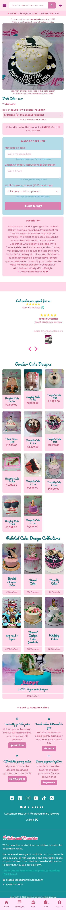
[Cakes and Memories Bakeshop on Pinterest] (20, 798)
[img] (33, 304)
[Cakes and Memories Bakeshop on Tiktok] (44, 798)
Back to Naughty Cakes (33, 707)
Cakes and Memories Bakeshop (41, 897)
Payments (49, 782)
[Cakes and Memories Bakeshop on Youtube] (36, 798)
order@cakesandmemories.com (23, 879)
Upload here (17, 745)
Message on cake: (15, 147)
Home (11, 13)
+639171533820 (13, 884)
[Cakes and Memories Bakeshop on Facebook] (12, 798)
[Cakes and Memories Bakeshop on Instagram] (28, 798)
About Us (48, 748)
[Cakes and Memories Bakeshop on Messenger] (52, 798)
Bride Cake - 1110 (50, 13)
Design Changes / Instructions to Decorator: (30, 164)
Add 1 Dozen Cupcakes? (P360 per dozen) (29, 185)
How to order (17, 779)
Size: (23, 110)
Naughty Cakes (28, 13)
